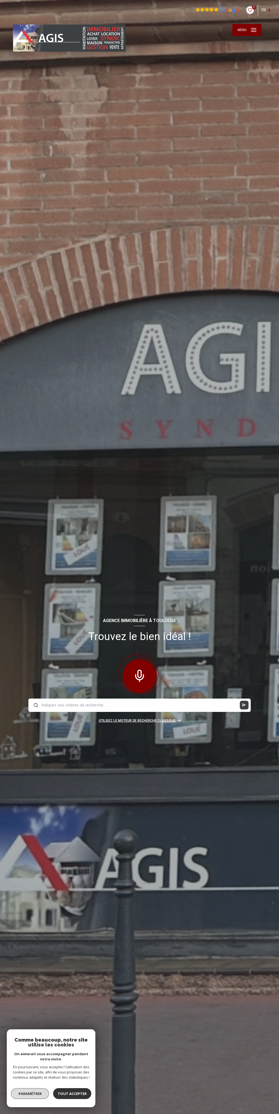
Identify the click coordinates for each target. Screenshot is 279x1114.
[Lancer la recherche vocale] (139, 674)
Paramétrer (30, 1093)
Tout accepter (72, 1093)
